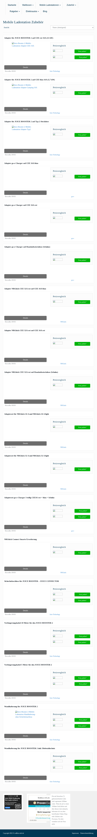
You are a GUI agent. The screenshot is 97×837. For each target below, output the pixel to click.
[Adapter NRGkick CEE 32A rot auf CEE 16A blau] (25, 304)
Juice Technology (55, 71)
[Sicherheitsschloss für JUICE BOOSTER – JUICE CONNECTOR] (25, 596)
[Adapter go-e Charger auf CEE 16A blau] (25, 179)
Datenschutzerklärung (86, 833)
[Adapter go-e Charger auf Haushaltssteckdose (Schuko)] (25, 262)
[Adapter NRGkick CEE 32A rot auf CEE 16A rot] (25, 346)
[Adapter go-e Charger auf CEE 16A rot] (25, 220)
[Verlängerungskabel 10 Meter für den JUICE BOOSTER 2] (25, 638)
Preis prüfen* (82, 51)
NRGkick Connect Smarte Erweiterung (20, 539)
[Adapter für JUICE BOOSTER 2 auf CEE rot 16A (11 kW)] (25, 53)
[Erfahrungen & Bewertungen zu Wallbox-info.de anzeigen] (44, 808)
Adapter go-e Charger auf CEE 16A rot (20, 205)
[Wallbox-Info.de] (3, 5)
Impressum (75, 833)
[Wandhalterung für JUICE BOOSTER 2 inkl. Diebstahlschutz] (25, 764)
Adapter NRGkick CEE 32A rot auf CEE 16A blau (25, 289)
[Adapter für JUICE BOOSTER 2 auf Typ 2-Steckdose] (25, 137)
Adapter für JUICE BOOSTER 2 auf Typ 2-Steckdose (26, 121)
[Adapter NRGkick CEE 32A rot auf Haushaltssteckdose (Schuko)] (25, 387)
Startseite (12, 5)
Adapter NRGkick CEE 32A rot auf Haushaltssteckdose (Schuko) (31, 372)
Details (25, 67)
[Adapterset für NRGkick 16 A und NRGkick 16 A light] (25, 429)
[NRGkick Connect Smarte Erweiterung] (25, 555)
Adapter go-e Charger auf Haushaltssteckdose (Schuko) (27, 247)
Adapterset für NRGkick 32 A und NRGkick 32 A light (26, 456)
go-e (72, 196)
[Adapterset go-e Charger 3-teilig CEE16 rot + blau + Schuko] (25, 513)
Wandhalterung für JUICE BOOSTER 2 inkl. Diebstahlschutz (29, 748)
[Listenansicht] (20, 28)
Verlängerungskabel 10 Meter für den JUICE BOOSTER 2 (28, 623)
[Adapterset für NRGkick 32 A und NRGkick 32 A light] (25, 471)
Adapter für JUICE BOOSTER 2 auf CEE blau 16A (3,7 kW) (29, 80)
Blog (45, 11)
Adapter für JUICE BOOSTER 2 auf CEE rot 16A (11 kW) (28, 38)
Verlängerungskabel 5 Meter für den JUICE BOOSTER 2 (28, 665)
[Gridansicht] (13, 28)
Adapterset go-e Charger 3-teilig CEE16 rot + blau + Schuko (29, 497)
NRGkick (63, 322)
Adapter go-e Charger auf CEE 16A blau (21, 163)
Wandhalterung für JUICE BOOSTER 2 (21, 706)
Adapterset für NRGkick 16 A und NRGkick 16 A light (26, 414)
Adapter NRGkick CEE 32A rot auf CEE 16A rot (24, 330)
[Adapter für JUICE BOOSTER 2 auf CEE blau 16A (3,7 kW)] (25, 95)
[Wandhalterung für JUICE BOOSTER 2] (25, 722)
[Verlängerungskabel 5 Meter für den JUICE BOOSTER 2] (25, 680)
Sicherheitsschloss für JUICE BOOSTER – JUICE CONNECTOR (31, 581)
